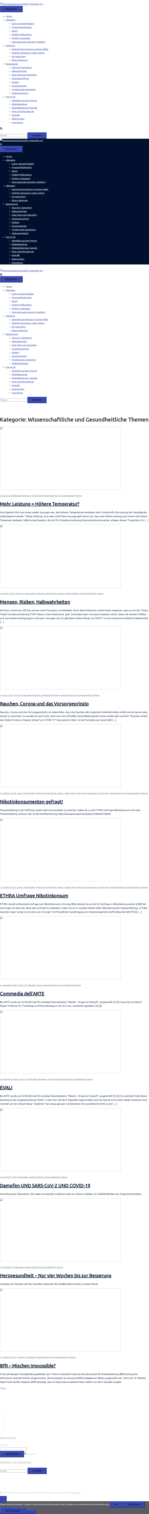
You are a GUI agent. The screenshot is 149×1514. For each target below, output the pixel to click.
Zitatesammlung (20, 93)
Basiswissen (12, 64)
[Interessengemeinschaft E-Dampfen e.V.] (21, 4)
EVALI (6, 1087)
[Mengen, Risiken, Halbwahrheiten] (60, 587)
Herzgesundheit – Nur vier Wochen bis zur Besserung (55, 1275)
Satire (15, 31)
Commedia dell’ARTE (22, 993)
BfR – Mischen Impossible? (28, 1365)
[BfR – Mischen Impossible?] (60, 1350)
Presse (39, 985)
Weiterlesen (12, 1511)
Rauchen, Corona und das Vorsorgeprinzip (44, 703)
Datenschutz (18, 118)
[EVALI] (60, 1072)
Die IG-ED (11, 97)
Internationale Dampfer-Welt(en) (28, 42)
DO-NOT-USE (37, 496)
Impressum (17, 122)
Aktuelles (10, 20)
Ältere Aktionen (20, 60)
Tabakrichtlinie (70, 793)
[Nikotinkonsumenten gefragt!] (60, 786)
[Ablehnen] (30, 1511)
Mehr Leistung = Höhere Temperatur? (39, 503)
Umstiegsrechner (20, 78)
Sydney (77, 1492)
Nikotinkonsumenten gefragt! (31, 801)
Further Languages (21, 38)
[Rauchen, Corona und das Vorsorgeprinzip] (60, 688)
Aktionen (10, 45)
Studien (15, 82)
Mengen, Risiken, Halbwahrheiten (35, 601)
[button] (2, 128)
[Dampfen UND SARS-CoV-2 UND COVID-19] (60, 1170)
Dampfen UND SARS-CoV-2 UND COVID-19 (45, 1185)
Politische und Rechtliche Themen (50, 594)
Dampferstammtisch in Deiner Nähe (30, 49)
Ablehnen (133, 1504)
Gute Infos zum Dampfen (24, 75)
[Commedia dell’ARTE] (60, 978)
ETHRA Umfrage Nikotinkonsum (34, 895)
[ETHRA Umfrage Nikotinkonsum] (60, 880)
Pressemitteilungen (22, 27)
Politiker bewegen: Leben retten (28, 53)
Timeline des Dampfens (24, 89)
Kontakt (16, 115)
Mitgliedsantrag (19, 104)
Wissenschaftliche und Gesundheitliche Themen (62, 496)
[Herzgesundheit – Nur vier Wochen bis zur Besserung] (60, 1260)
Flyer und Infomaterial (23, 111)
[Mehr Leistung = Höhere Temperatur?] (60, 489)
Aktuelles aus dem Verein (24, 100)
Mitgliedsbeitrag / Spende (24, 108)
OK (116, 1504)
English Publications (22, 34)
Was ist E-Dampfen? (22, 67)
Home (9, 16)
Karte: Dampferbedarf (23, 23)
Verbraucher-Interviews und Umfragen (93, 793)
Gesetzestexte (19, 86)
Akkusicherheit (19, 71)
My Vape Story (19, 56)
